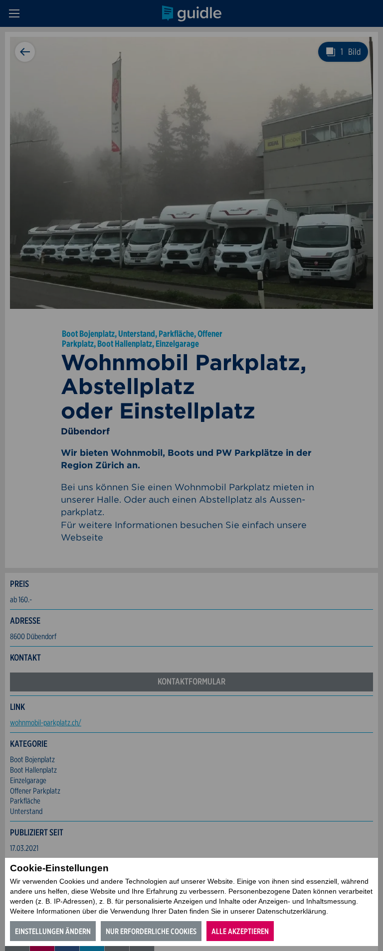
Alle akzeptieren (240, 931)
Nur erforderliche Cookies (151, 931)
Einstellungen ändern (53, 931)
